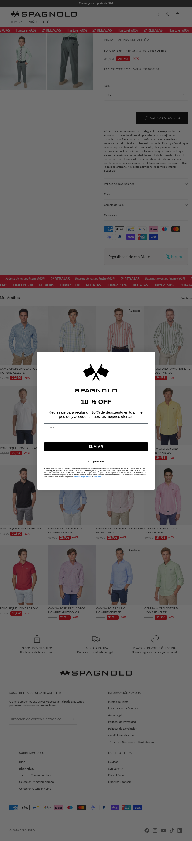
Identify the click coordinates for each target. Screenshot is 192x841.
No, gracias (96, 461)
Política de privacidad (82, 477)
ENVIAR (96, 446)
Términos (97, 477)
